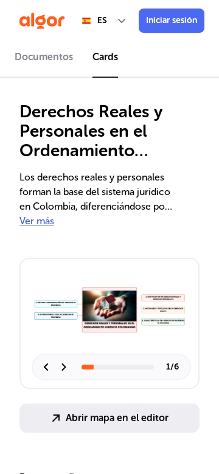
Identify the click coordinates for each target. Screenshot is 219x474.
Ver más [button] (36, 221)
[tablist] (109, 59)
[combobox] (104, 20)
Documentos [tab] (44, 57)
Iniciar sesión (171, 20)
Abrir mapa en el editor (117, 418)
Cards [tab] (105, 57)
